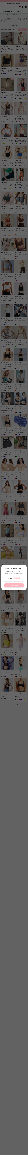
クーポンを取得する (14, 585)
